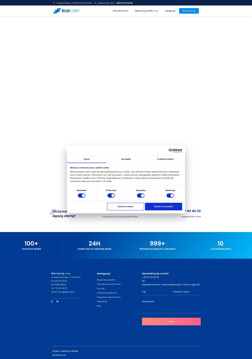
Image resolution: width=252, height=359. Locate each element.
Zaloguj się (170, 10)
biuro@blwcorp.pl (66, 291)
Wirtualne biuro (120, 10)
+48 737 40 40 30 (124, 3)
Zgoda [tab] (87, 159)
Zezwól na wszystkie (163, 206)
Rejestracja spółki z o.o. (146, 10)
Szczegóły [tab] (126, 159)
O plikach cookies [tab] (165, 159)
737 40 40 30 (61, 288)
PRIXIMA (74, 351)
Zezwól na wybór (125, 206)
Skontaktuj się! (189, 11)
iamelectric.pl (59, 355)
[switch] (111, 196)
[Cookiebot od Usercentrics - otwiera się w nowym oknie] (170, 151)
